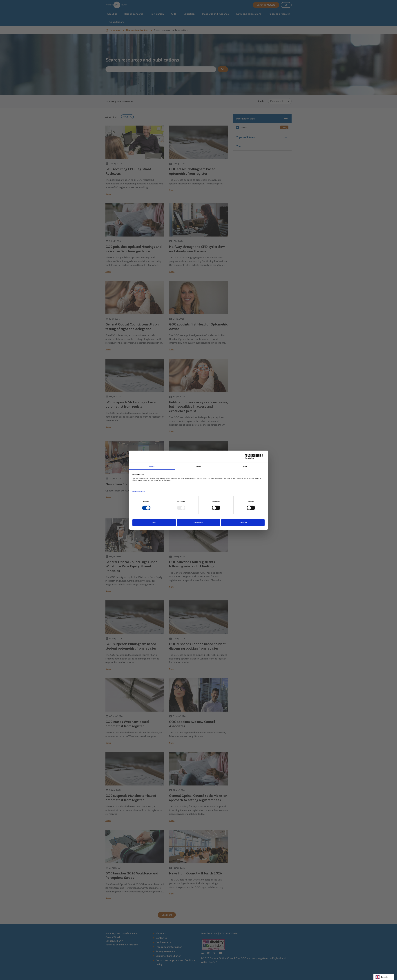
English (384, 977)
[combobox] (383, 977)
